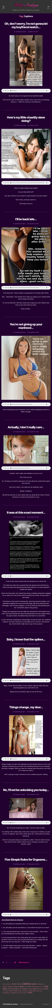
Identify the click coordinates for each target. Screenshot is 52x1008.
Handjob (34, 988)
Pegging (30, 990)
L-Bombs (6, 990)
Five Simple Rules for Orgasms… (26, 859)
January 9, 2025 (34, 125)
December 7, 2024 (34, 223)
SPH (17, 992)
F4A (41, 986)
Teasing (30, 992)
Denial (21, 986)
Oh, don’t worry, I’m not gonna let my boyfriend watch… (26, 25)
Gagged (9, 988)
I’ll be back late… (26, 219)
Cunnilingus (10, 986)
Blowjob (14, 984)
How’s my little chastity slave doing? (26, 119)
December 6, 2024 (34, 332)
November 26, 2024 (34, 517)
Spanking (14, 992)
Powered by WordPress (26, 1004)
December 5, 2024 (34, 431)
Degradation (16, 986)
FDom (5, 988)
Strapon (20, 992)
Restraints (37, 990)
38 (15, 962)
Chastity (33, 984)
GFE (20, 988)
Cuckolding (5, 986)
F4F (43, 986)
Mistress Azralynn (21, 31)
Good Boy (24, 988)
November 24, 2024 (34, 794)
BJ (11, 983)
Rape (34, 990)
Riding (41, 990)
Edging (29, 986)
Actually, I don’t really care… (26, 427)
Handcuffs (30, 988)
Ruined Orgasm (6, 992)
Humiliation (45, 988)
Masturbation (11, 990)
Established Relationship (36, 986)
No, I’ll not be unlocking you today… (26, 790)
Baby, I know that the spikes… (26, 639)
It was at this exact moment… (26, 512)
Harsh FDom (39, 988)
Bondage (19, 984)
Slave (10, 992)
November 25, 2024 (34, 644)
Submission (24, 992)
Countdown (39, 983)
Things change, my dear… (26, 707)
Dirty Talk (25, 986)
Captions (26, 983)
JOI (3, 990)
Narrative (20, 990)
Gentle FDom (15, 988)
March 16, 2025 (34, 31)
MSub (15, 990)
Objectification (25, 990)
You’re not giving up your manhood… (26, 326)
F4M (46, 986)
